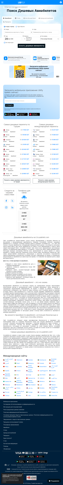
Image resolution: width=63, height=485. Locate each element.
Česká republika (30, 366)
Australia (30, 360)
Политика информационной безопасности (15, 412)
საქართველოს (43, 370)
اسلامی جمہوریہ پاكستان (9, 388)
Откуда (7, 29)
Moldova (41, 381)
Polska (18, 388)
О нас (5, 441)
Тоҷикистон (54, 392)
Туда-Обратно (21, 26)
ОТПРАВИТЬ (9, 105)
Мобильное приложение (10, 401)
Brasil (18, 363)
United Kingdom (30, 370)
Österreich (19, 360)
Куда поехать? (7, 438)
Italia (6, 378)
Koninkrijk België (53, 360)
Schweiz (53, 363)
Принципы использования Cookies (13, 422)
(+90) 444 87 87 (24, 216)
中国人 (7, 366)
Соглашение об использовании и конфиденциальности (19, 404)
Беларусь (31, 363)
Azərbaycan (42, 360)
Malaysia (7, 384)
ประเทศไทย (42, 392)
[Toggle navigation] (3, 2)
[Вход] (59, 2)
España (7, 370)
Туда (6, 36)
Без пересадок (9, 42)
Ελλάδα (53, 370)
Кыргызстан (31, 378)
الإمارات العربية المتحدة (9, 360)
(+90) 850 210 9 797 (24, 227)
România (41, 388)
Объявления (6, 449)
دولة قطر (30, 388)
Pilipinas (53, 384)
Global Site (54, 395)
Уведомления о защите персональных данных (16, 419)
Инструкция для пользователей (12, 407)
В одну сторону (10, 26)
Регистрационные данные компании (13, 409)
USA (29, 395)
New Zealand (31, 384)
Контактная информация (10, 443)
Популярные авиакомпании (11, 424)
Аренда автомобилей (9, 432)
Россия (7, 392)
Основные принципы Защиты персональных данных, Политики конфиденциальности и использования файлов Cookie (28, 415)
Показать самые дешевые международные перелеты (46, 180)
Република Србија (54, 388)
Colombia (19, 366)
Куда (35, 29)
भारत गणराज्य (42, 375)
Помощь (5, 446)
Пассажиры (44, 36)
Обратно (26, 36)
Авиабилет (6, 427)
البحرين (7, 363)
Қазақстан (8, 381)
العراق (52, 375)
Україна (18, 395)
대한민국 (41, 378)
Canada (41, 363)
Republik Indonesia (7, 374)
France (18, 370)
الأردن (18, 378)
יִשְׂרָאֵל (29, 375)
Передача (6, 435)
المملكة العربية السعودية (20, 392)
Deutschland (42, 366)
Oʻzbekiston (42, 395)
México (53, 381)
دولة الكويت (54, 378)
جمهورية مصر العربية (54, 366)
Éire (17, 375)
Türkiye (7, 395)
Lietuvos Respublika (19, 381)
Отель (5, 430)
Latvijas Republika (30, 381)
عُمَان (40, 384)
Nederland (19, 384)
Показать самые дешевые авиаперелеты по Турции (16, 180)
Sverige (30, 392)
